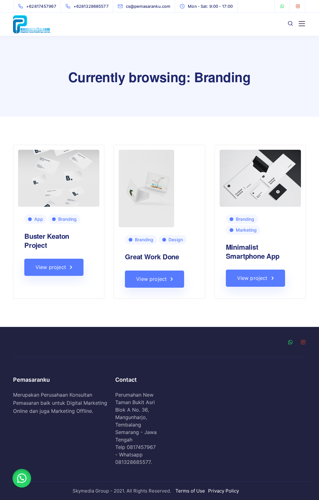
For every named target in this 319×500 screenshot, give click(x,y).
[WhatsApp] (282, 6)
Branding (67, 219)
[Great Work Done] (146, 188)
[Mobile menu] (301, 23)
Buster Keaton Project (46, 240)
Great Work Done (152, 257)
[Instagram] (297, 6)
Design (176, 239)
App (38, 219)
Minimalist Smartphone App (252, 251)
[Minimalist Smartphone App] (260, 178)
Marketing (246, 230)
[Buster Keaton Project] (58, 178)
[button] (21, 478)
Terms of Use (190, 491)
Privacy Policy (223, 491)
